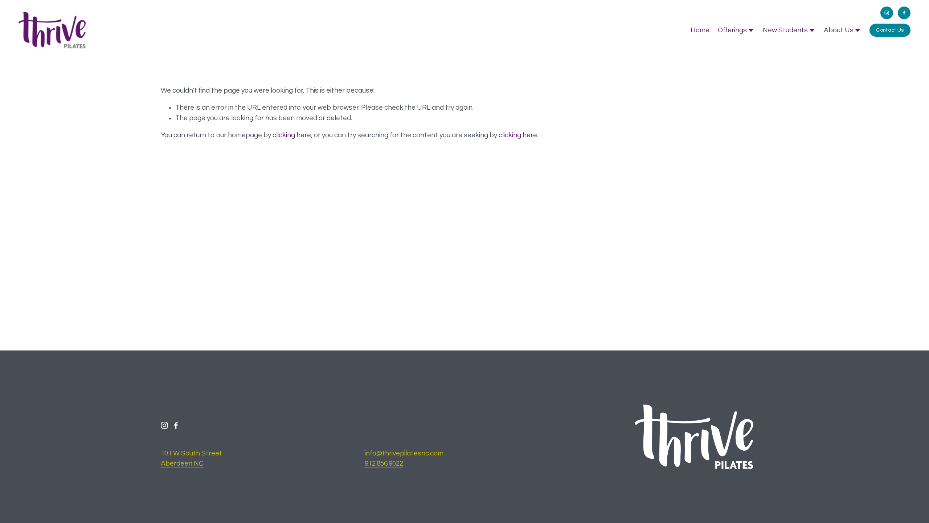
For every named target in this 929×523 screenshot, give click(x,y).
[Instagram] (886, 13)
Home (700, 30)
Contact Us (890, 30)
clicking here (292, 135)
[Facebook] (904, 13)
